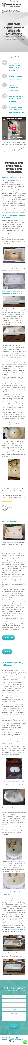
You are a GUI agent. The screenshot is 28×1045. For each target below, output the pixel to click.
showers (6, 182)
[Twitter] (13, 1026)
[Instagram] (10, 1026)
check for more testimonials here (16, 490)
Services (15, 10)
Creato (24, 1027)
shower (10, 349)
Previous (5, 490)
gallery (23, 152)
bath (4, 349)
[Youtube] (13, 1022)
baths (22, 180)
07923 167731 (16, 1)
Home (10, 10)
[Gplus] (17, 1022)
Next (23, 490)
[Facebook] (10, 1022)
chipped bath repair (19, 705)
